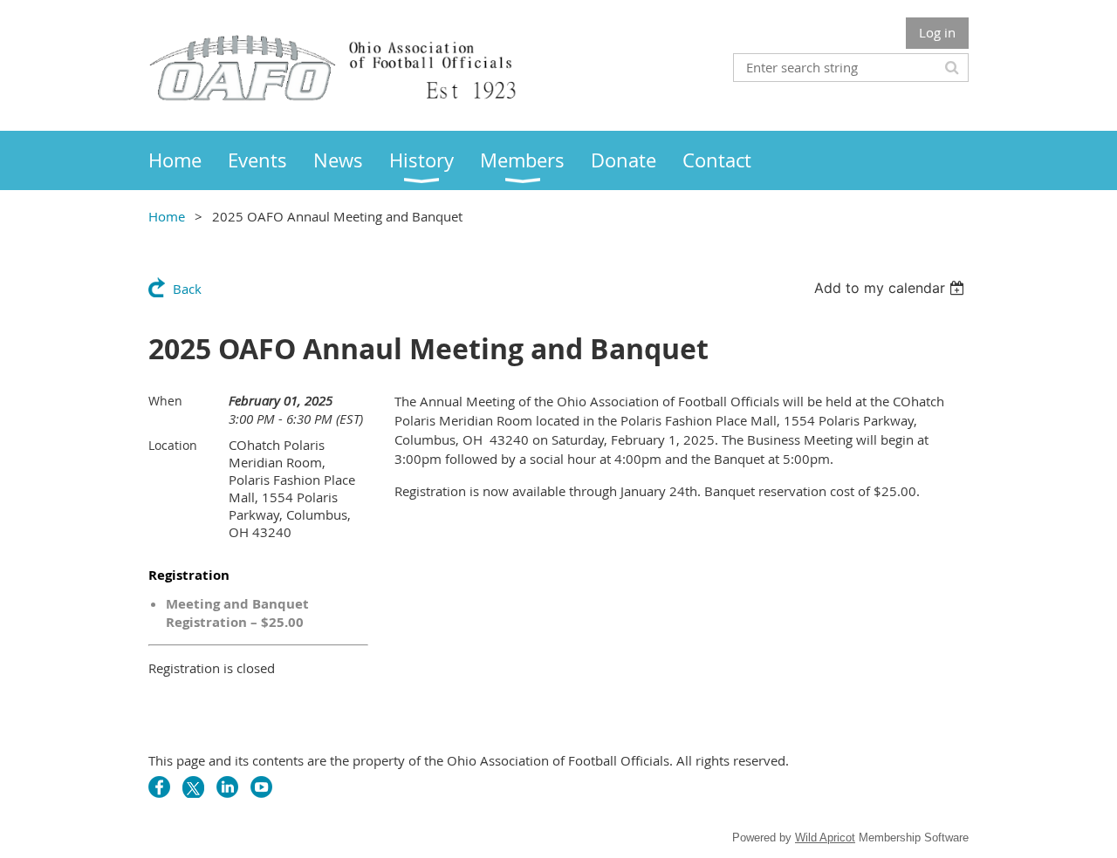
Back (187, 288)
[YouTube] (261, 787)
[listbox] (891, 287)
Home (166, 216)
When (165, 400)
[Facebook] (159, 787)
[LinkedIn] (227, 787)
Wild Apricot (825, 837)
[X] (193, 787)
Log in (937, 32)
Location (172, 445)
